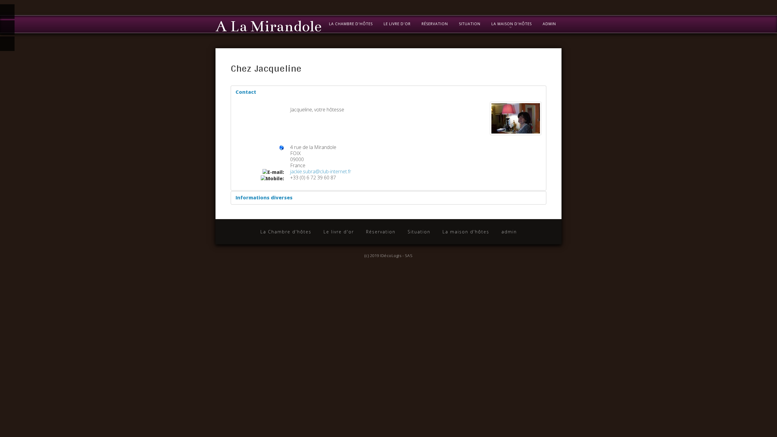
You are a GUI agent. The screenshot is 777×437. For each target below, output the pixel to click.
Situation (469, 23)
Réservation (435, 23)
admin (549, 23)
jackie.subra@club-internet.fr (320, 171)
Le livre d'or (397, 23)
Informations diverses (264, 197)
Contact (246, 92)
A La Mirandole (268, 26)
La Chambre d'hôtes (351, 23)
